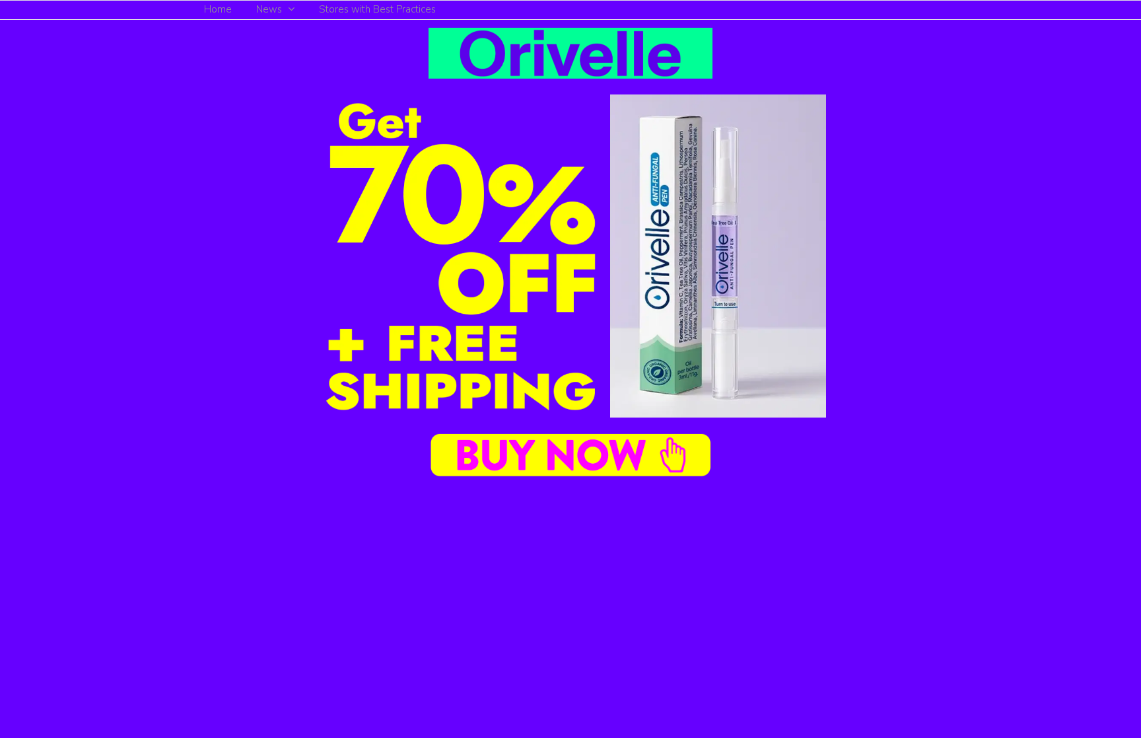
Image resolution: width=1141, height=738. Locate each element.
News (269, 9)
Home (218, 9)
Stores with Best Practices (377, 9)
